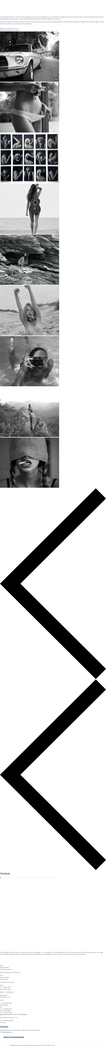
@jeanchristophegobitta (14, 1037)
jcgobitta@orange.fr (7, 1032)
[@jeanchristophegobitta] (2, 1036)
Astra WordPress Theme (48, 1045)
